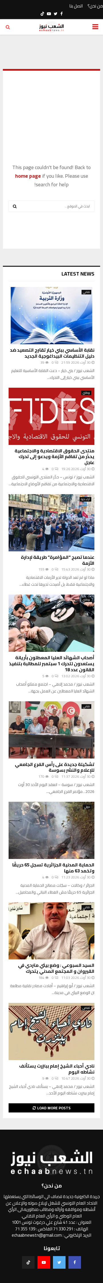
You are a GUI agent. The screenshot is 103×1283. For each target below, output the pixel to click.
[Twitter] (59, 1262)
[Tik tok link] (42, 13)
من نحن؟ (95, 6)
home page (28, 176)
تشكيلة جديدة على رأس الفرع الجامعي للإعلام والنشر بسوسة (54, 767)
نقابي (86, 292)
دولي (87, 807)
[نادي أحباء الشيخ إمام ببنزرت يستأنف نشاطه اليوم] (51, 1031)
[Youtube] (43, 1262)
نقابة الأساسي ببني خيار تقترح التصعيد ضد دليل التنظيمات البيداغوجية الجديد (52, 353)
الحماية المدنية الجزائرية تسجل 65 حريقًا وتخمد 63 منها (53, 867)
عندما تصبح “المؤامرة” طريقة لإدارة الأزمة (57, 560)
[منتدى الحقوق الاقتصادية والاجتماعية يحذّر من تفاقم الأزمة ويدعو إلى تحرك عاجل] (51, 416)
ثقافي (86, 1008)
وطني (86, 393)
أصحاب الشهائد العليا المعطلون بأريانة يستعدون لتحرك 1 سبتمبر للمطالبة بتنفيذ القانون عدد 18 (51, 663)
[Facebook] (74, 1262)
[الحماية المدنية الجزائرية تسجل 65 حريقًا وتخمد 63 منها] (51, 830)
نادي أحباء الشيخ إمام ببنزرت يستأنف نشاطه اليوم (56, 1069)
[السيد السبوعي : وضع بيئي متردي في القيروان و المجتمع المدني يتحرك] (51, 930)
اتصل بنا (76, 6)
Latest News (78, 273)
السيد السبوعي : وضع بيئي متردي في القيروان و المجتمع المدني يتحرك (56, 968)
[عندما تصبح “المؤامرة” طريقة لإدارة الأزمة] (51, 522)
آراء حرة (85, 499)
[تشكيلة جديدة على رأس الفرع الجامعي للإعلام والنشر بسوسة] (51, 730)
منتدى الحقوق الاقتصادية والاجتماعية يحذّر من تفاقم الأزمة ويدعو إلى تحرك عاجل (54, 456)
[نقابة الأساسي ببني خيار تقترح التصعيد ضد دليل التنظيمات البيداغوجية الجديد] (51, 315)
